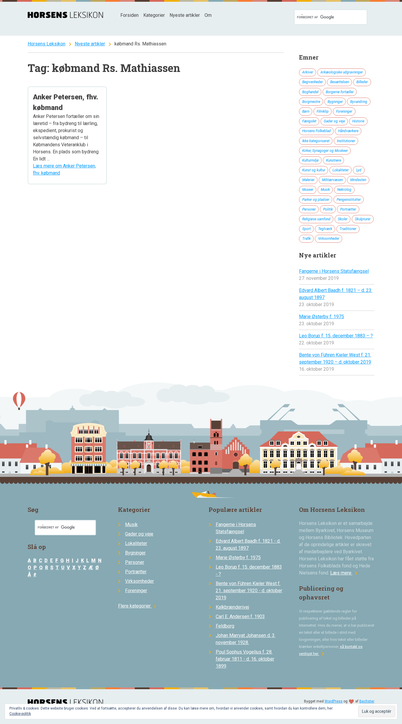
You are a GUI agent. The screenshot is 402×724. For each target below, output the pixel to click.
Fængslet (309, 121)
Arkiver (307, 72)
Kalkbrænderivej (232, 607)
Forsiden (129, 15)
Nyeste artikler (185, 15)
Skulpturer (363, 219)
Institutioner (346, 141)
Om (208, 15)
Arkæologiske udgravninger (341, 72)
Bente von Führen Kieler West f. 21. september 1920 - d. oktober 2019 (249, 590)
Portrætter (348, 209)
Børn (305, 111)
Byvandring (358, 102)
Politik (328, 209)
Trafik (306, 239)
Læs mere (345, 573)
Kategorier (154, 15)
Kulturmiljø (310, 160)
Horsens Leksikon (46, 44)
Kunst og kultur (313, 170)
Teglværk (325, 229)
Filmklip (323, 111)
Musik (325, 190)
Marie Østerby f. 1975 (321, 316)
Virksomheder (328, 239)
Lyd (358, 170)
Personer (309, 209)
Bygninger (335, 102)
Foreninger (344, 111)
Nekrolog (344, 190)
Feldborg (225, 626)
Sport (306, 229)
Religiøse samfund (316, 219)
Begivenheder (312, 82)
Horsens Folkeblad (316, 131)
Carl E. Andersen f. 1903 (240, 616)
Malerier (308, 180)
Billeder (362, 82)
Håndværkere (348, 131)
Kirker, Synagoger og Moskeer (325, 151)
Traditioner (348, 229)
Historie (358, 121)
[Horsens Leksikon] (65, 16)
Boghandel (310, 92)
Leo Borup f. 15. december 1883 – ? (336, 336)
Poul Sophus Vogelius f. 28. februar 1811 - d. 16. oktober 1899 (245, 659)
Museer (307, 190)
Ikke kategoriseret (316, 141)
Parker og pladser (315, 200)
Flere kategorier (138, 606)
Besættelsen (339, 82)
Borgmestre (311, 102)
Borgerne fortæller (340, 92)
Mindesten (358, 180)
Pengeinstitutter (349, 200)
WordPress (334, 701)
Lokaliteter (341, 170)
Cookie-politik (20, 714)
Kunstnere (333, 160)
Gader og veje (334, 121)
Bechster (366, 701)
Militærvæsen (332, 180)
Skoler (343, 219)
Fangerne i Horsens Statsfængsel (334, 271)
